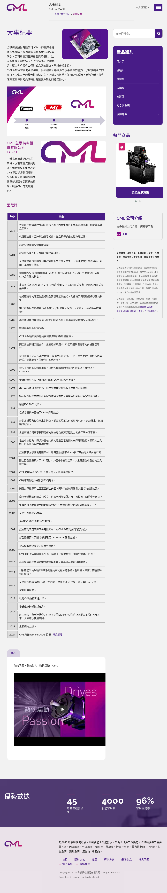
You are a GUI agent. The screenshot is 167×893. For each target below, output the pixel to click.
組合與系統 (123, 105)
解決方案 (109, 859)
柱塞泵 (120, 79)
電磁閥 (119, 311)
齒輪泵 (120, 70)
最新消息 (126, 859)
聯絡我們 (85, 863)
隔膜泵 (120, 87)
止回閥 (140, 311)
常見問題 (144, 859)
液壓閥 (120, 96)
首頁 (65, 859)
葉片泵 (120, 61)
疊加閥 (126, 311)
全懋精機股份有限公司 (88, 872)
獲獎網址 (57, 634)
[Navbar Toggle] (158, 7)
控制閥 (133, 311)
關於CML (79, 859)
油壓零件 (122, 114)
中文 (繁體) (141, 7)
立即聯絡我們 (150, 311)
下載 (124, 234)
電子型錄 (67, 863)
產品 (94, 859)
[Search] (158, 33)
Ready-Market (92, 877)
